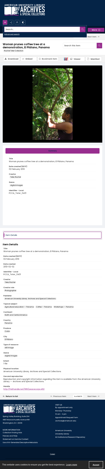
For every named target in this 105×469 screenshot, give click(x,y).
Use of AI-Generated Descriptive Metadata (20, 442)
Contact (52, 454)
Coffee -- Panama (44, 307)
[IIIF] (66, 59)
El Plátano (9, 339)
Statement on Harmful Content (15, 439)
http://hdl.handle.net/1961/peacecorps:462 (23, 389)
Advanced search (12, 34)
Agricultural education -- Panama (19, 307)
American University (63, 430)
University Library (62, 434)
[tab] (52, 150)
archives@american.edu (65, 421)
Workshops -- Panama (63, 307)
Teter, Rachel (15, 177)
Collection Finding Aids (12, 432)
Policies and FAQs (10, 436)
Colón (7, 331)
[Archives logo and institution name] (24, 10)
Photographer (10, 290)
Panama (8, 323)
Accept (96, 465)
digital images (16, 185)
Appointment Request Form (66, 417)
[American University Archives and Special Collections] (19, 409)
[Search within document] (99, 45)
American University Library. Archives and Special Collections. (30, 298)
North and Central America (16, 315)
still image (9, 347)
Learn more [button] (71, 465)
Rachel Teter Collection (13, 51)
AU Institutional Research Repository (70, 437)
